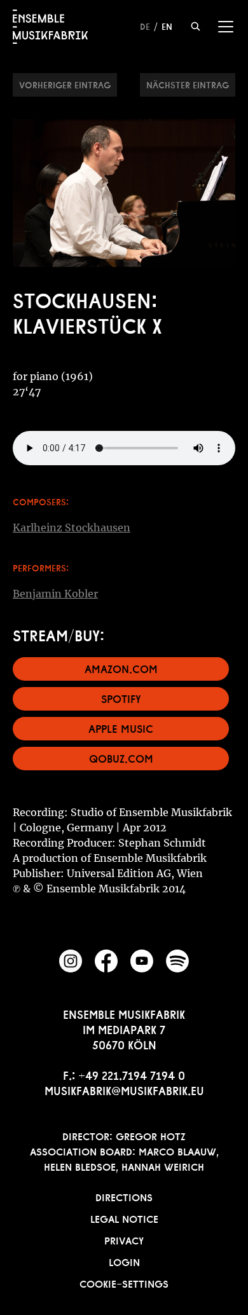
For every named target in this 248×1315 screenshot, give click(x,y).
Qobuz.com (121, 757)
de (145, 25)
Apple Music (120, 727)
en (167, 25)
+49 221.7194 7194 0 (131, 1074)
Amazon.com (121, 667)
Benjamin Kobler (55, 593)
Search (195, 26)
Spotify (121, 697)
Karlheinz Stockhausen (71, 527)
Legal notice (124, 1218)
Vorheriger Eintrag (65, 83)
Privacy (124, 1239)
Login (124, 1261)
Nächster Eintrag (187, 83)
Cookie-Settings (124, 1283)
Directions (124, 1196)
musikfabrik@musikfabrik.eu (124, 1089)
